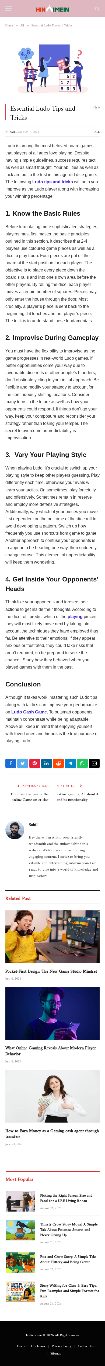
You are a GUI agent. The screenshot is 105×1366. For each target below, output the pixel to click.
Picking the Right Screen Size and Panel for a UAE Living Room (66, 1197)
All (97, 131)
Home (21, 1345)
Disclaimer (38, 1345)
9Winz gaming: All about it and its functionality (77, 796)
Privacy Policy (62, 1345)
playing (75, 616)
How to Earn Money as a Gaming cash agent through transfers (52, 1132)
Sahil (13, 131)
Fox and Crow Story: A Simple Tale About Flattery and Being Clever (68, 1258)
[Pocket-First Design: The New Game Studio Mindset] (52, 936)
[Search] (97, 9)
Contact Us (85, 1345)
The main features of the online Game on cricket (29, 796)
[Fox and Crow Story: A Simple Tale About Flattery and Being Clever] (20, 1262)
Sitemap (55, 1352)
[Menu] (8, 9)
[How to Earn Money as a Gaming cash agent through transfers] (52, 1096)
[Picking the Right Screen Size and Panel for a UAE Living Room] (20, 1201)
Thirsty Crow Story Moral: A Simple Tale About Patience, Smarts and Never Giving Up (68, 1229)
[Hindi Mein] (53, 8)
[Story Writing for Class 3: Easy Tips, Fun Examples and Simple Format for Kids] (20, 1291)
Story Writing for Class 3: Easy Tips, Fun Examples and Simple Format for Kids (69, 1290)
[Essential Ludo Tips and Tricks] (52, 66)
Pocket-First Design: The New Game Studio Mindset (51, 970)
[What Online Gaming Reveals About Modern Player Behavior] (52, 1013)
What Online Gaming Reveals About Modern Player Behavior (50, 1050)
